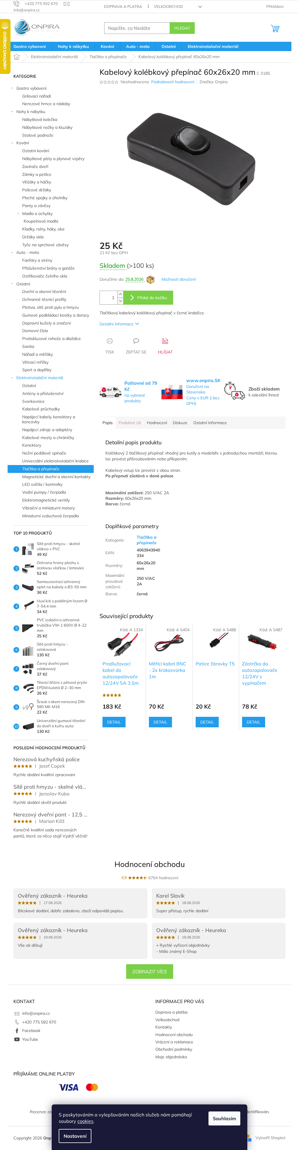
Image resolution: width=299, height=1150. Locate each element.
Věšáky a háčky (36, 182)
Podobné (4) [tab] (130, 422)
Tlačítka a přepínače (41, 468)
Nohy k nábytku (30, 111)
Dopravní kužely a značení (46, 323)
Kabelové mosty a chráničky (48, 437)
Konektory (31, 445)
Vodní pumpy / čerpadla (44, 492)
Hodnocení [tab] (157, 422)
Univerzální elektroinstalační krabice (55, 461)
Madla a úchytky (37, 213)
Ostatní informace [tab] (210, 422)
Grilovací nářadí (36, 96)
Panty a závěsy (36, 205)
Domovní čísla (35, 330)
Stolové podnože (37, 135)
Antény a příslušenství (42, 393)
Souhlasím (224, 1118)
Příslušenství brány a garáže (48, 268)
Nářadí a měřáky (37, 354)
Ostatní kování (35, 150)
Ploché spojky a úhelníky (44, 197)
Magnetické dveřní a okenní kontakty (56, 476)
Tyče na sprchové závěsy (45, 244)
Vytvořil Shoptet (270, 1137)
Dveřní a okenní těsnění (44, 291)
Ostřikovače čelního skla (44, 276)
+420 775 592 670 (39, 1022)
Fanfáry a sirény (37, 260)
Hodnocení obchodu (149, 864)
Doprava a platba (123, 6)
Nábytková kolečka (39, 119)
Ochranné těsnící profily (44, 299)
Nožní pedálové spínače (44, 453)
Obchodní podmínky (173, 1049)
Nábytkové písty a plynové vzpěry (53, 158)
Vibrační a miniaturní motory (48, 508)
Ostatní (23, 284)
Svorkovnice (33, 401)
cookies (85, 1121)
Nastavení (75, 1136)
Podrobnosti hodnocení (172, 81)
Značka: (213, 81)
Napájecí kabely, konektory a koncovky (48, 419)
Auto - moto (27, 252)
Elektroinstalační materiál (39, 377)
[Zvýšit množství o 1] (120, 294)
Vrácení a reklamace (174, 1042)
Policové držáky (36, 189)
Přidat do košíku (152, 297)
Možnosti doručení (178, 279)
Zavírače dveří (35, 166)
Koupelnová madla (41, 221)
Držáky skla (33, 237)
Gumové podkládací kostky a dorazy (55, 315)
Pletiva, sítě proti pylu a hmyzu (50, 307)
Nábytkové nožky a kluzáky (47, 127)
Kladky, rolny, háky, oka (43, 229)
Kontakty (163, 1027)
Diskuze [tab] (180, 422)
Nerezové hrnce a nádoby (46, 103)
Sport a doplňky (36, 369)
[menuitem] (30, 46)
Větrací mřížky (35, 362)
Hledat (182, 28)
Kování (22, 142)
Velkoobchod (168, 6)
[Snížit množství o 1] (120, 301)
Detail (114, 722)
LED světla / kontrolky (42, 484)
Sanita (28, 346)
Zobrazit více (149, 971)
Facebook (31, 1030)
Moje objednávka (171, 1056)
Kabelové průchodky (41, 409)
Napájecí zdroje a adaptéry (47, 429)
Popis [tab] (107, 422)
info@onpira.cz (36, 1013)
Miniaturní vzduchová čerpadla (50, 515)
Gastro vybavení (31, 88)
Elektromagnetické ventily (46, 500)
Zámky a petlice (36, 174)
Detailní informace (116, 324)
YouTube (30, 1039)
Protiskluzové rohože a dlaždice (51, 338)
